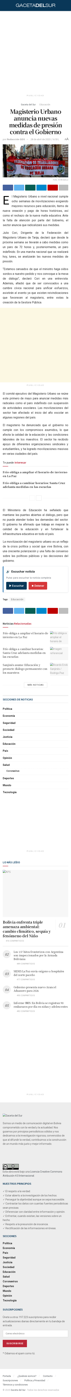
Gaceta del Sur (28, 104)
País (5, 750)
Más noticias (35, 685)
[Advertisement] (35, 50)
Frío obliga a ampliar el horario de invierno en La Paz (25, 635)
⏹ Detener (37, 585)
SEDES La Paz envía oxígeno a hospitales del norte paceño (39, 973)
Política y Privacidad (34, 1380)
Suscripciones (10, 1380)
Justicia (7, 736)
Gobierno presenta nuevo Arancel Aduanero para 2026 (35, 989)
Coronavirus (12, 771)
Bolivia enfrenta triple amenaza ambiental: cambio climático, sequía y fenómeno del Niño (27, 928)
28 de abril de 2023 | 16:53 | (45, 139)
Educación (45, 104)
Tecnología (10, 792)
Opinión (7, 757)
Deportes (8, 778)
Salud (6, 764)
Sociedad (8, 729)
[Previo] (32, 498)
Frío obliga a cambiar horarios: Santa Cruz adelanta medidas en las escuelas (34, 485)
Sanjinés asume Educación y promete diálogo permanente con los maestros (25, 668)
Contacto (48, 1376)
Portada (7, 1376)
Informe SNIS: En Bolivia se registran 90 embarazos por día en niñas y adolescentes (41, 1004)
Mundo (7, 785)
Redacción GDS (16, 139)
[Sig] (39, 498)
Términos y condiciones (15, 1384)
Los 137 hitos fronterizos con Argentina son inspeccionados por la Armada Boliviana (38, 955)
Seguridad (9, 722)
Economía (9, 715)
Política (7, 708)
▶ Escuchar (16, 585)
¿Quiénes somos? (26, 1376)
